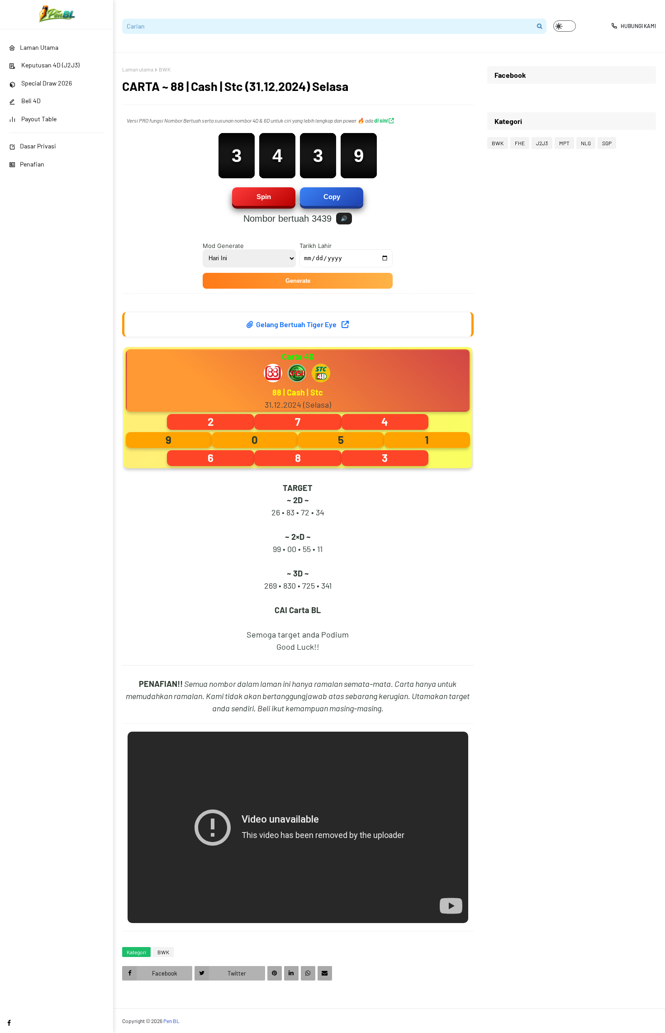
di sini (381, 120)
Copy (331, 196)
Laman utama (137, 69)
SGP (607, 143)
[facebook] (9, 1023)
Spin (263, 196)
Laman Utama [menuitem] (39, 47)
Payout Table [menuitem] (38, 119)
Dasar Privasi (38, 146)
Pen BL (171, 1021)
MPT (564, 143)
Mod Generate (223, 245)
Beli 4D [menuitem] (30, 101)
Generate (297, 280)
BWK (165, 69)
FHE (520, 143)
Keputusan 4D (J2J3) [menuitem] (50, 65)
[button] (564, 26)
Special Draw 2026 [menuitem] (46, 83)
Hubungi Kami (638, 26)
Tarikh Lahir (315, 245)
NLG (586, 143)
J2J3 (542, 143)
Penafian (32, 164)
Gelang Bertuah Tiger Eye (296, 324)
